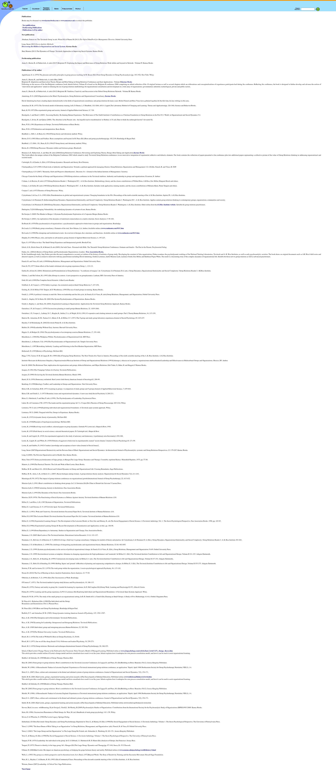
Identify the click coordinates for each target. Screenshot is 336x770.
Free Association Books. (95, 252)
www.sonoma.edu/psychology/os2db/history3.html (137, 750)
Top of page (26, 769)
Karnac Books (126, 82)
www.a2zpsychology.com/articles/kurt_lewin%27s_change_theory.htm (147, 650)
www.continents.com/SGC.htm (113, 228)
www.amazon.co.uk (68, 20)
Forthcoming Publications (32, 27)
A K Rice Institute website (166, 204)
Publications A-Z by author (33, 30)
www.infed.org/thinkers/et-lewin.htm (138, 676)
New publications (29, 25)
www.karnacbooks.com (50, 20)
